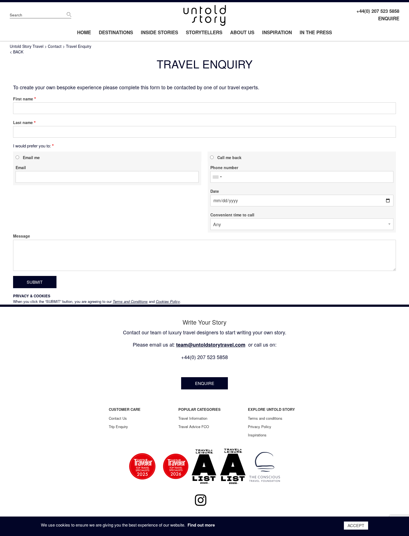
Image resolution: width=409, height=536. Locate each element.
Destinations (116, 32)
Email (21, 167)
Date (214, 191)
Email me (31, 157)
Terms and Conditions (130, 301)
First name (23, 99)
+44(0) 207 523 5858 (377, 11)
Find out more (201, 525)
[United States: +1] (217, 176)
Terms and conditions (265, 418)
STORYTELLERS (204, 32)
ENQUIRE (388, 18)
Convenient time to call (232, 215)
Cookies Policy (168, 301)
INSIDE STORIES (159, 32)
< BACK (16, 52)
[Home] (204, 15)
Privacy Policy (259, 426)
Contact (54, 46)
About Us (242, 32)
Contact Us (118, 418)
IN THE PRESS (316, 32)
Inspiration (277, 32)
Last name (23, 122)
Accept (356, 525)
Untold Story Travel (26, 46)
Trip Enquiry (118, 426)
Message (21, 236)
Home (84, 32)
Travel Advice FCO (193, 426)
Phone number (224, 167)
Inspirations (257, 435)
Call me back (229, 157)
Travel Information (192, 418)
